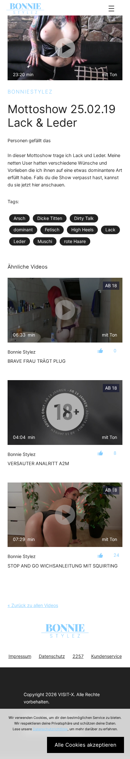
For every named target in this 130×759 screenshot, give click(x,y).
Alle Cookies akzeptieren (85, 745)
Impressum (20, 656)
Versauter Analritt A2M (38, 463)
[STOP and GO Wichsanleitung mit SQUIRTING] (65, 515)
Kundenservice (106, 656)
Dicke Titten (49, 218)
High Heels (82, 229)
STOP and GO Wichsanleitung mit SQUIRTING (63, 566)
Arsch (19, 218)
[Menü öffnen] (111, 8)
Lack (110, 229)
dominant (23, 229)
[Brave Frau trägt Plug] (65, 310)
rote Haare (75, 241)
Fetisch (52, 229)
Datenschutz (52, 656)
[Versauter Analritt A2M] (65, 412)
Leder (20, 241)
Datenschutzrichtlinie (50, 729)
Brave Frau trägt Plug (37, 361)
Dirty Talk (84, 218)
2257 (78, 656)
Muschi (45, 241)
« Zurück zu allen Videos (33, 605)
